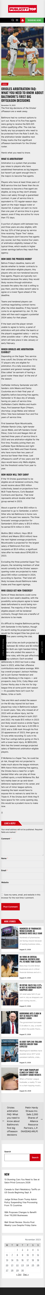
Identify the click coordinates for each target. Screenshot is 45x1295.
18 (33, 1260)
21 (12, 1265)
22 (17, 1265)
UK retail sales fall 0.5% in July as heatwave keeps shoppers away (31, 987)
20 (7, 1265)
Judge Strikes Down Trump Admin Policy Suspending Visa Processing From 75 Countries (20, 1202)
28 (12, 1270)
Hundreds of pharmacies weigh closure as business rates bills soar (31, 931)
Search (7, 1151)
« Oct (18, 1274)
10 (28, 1255)
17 (28, 1260)
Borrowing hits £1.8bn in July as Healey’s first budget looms (30, 1016)
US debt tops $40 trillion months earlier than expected (31, 1044)
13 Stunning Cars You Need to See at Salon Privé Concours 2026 (22, 1181)
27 (7, 1270)
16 (22, 1260)
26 (38, 1265)
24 (27, 1265)
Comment (6, 838)
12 (38, 1255)
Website (5, 882)
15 (17, 1260)
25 (33, 1265)
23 (22, 1265)
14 (12, 1260)
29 (17, 1270)
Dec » (26, 1274)
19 (38, 1260)
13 (7, 1260)
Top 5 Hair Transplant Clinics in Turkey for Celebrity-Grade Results (30, 1072)
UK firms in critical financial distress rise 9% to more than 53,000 (30, 959)
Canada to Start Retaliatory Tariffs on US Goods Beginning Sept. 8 (22, 1191)
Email (4, 870)
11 (33, 1255)
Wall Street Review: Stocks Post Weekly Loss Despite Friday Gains (20, 1223)
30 (22, 1270)
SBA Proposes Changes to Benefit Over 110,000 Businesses (20, 1214)
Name (4, 858)
